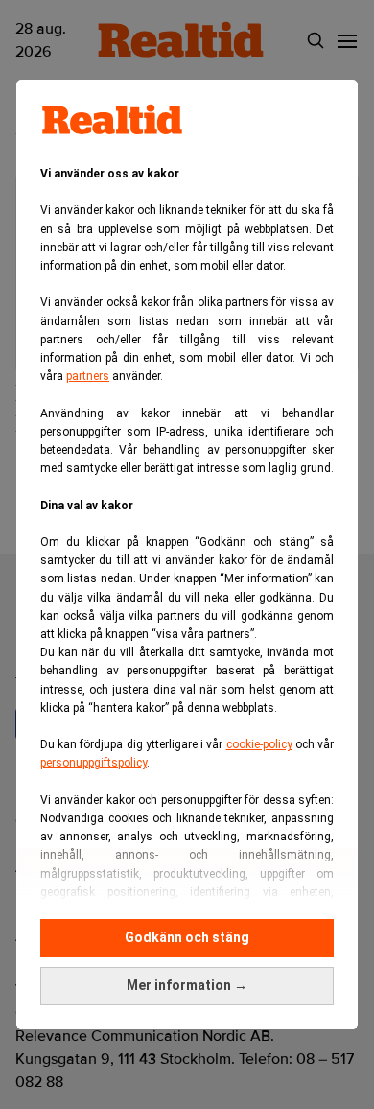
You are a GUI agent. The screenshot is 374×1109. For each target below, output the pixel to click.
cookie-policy (259, 744)
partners (87, 376)
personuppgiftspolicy (93, 762)
